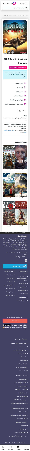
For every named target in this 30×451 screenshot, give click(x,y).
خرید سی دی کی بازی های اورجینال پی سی (17, 436)
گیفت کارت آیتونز (9, 275)
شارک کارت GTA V (22, 412)
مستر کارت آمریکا (9, 288)
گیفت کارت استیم (22, 283)
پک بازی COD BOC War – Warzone (18, 343)
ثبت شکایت (15, 321)
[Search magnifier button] (26, 8)
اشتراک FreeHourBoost (21, 419)
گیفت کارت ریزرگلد (9, 292)
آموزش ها (22, 4)
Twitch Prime (23, 360)
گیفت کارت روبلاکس (22, 364)
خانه (27, 15)
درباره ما (23, 442)
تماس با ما (17, 442)
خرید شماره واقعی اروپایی (21, 422)
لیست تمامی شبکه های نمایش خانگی (18, 415)
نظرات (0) (22, 111)
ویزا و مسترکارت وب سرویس (20, 432)
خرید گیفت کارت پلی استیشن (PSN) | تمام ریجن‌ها (21, 278)
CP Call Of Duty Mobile (21, 367)
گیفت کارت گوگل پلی (8, 271)
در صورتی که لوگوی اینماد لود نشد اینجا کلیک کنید (15, 317)
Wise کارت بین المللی (8, 285)
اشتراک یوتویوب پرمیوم (21, 396)
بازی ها (24, 15)
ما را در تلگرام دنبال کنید (18, 266)
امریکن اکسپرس (9, 282)
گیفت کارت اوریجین (22, 290)
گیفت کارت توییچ (22, 297)
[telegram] (26, 260)
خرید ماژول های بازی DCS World (19, 408)
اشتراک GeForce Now (21, 386)
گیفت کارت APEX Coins (21, 376)
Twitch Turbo (23, 426)
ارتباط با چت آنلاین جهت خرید (18, 67)
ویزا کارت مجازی (10, 278)
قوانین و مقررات (9, 442)
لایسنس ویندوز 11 (22, 371)
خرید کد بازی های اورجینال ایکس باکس (18, 403)
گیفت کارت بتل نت (22, 287)
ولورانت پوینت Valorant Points (19, 350)
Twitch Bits (23, 357)
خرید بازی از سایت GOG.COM (20, 400)
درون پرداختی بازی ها (22, 301)
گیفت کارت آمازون (9, 295)
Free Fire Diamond (22, 393)
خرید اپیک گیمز (23, 429)
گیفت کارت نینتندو (22, 294)
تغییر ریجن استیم (22, 379)
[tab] (22, 111)
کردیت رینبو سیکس (22, 353)
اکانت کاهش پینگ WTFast (20, 389)
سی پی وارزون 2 (23, 347)
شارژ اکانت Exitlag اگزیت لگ (20, 383)
